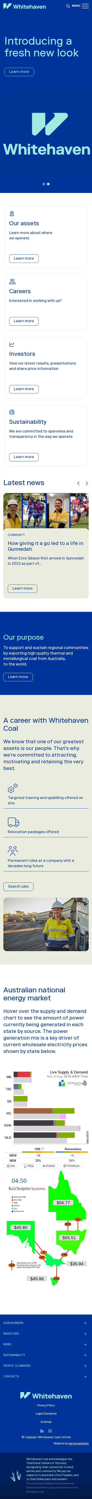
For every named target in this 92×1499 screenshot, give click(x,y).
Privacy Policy (46, 1405)
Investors (11, 1334)
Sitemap (46, 1422)
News (7, 1344)
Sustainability (14, 1355)
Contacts (11, 1376)
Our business (13, 1323)
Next (86, 483)
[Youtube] (50, 1431)
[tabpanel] (46, 102)
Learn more (19, 72)
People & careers (16, 1366)
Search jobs (18, 887)
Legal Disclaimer (46, 1414)
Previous (78, 483)
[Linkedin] (42, 1431)
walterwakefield (78, 1443)
